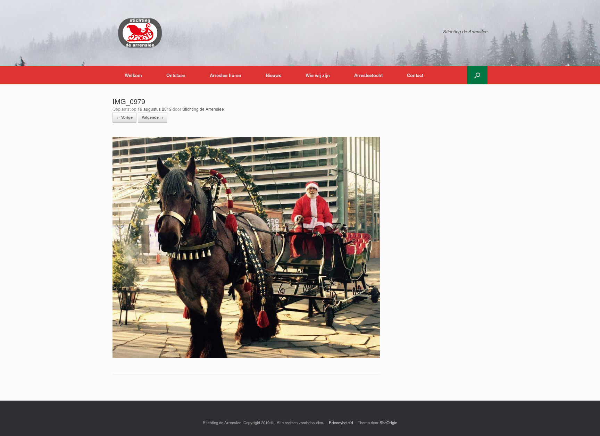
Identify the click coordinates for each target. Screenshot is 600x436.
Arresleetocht (368, 75)
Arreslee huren (225, 75)
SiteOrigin (388, 422)
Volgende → (153, 117)
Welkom (133, 75)
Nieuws (273, 75)
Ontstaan (175, 75)
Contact (415, 75)
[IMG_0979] (246, 356)
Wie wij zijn (318, 75)
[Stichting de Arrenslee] (139, 33)
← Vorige (124, 117)
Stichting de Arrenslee (203, 109)
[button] (477, 75)
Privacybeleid (341, 422)
